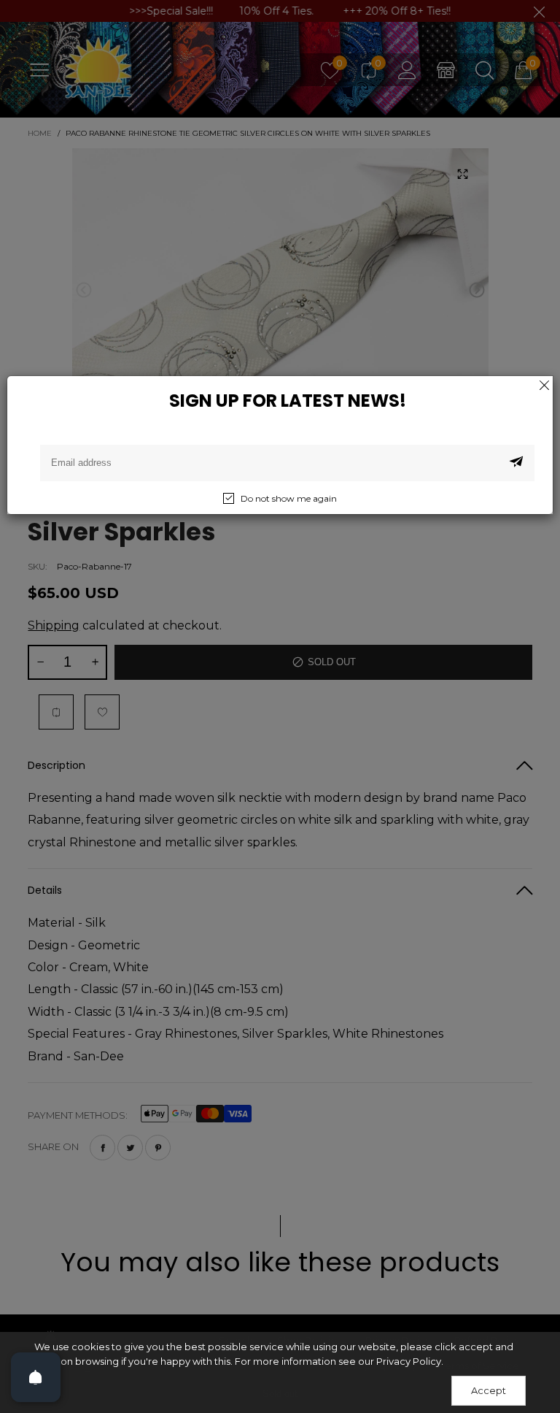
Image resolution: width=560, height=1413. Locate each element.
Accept (488, 1390)
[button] (516, 463)
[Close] (544, 385)
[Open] (36, 1377)
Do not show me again (289, 498)
